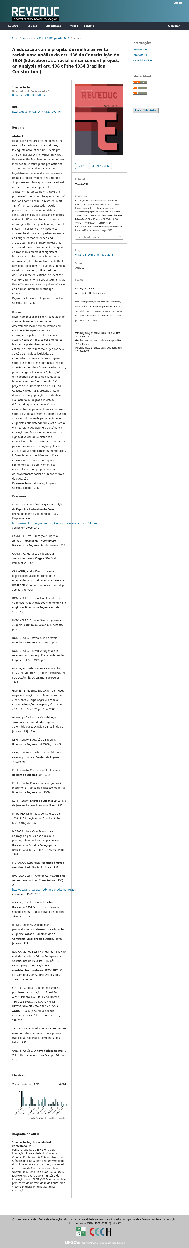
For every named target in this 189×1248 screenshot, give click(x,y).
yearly (62, 1118)
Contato (89, 26)
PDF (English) (101, 166)
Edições (32, 26)
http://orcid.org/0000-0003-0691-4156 (29, 95)
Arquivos (27, 38)
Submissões (53, 26)
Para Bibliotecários (143, 60)
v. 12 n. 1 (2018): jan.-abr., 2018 (53, 38)
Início (15, 38)
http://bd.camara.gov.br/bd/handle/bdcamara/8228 (44, 889)
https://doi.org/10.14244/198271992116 (36, 111)
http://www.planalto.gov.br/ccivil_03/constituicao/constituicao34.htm (54, 523)
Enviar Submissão (145, 110)
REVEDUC (13, 26)
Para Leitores (140, 49)
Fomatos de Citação (89, 237)
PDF (83, 166)
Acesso (178, 2)
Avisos (74, 26)
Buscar (175, 26)
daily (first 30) (37, 1118)
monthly (51, 1118)
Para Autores (140, 54)
